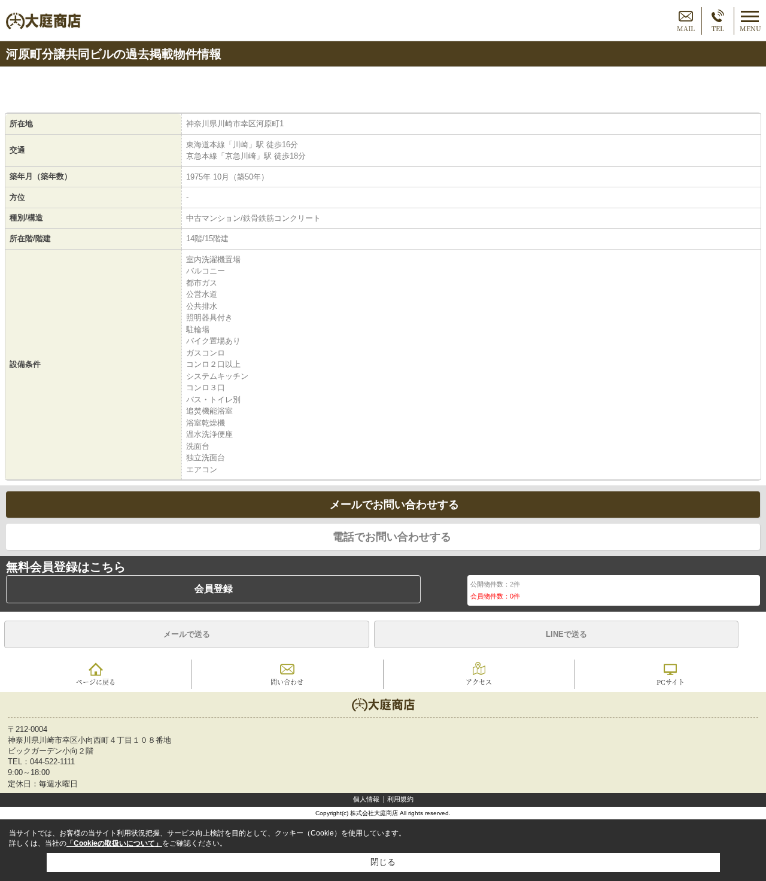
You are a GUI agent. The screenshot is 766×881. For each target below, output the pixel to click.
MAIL (686, 28)
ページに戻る (95, 681)
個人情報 (366, 799)
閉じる (383, 862)
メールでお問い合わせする (394, 505)
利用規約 (400, 799)
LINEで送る (566, 634)
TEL (718, 28)
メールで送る (186, 634)
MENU (750, 28)
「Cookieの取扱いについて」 (114, 843)
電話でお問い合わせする (392, 537)
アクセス (479, 681)
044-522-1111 (52, 761)
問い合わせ (286, 681)
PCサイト (670, 681)
